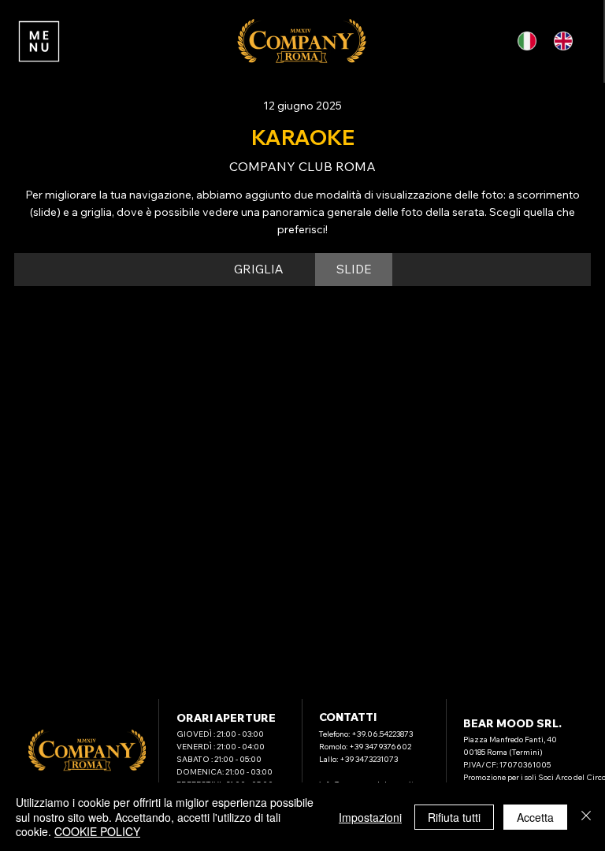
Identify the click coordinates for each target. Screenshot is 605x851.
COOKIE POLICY (97, 831)
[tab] (259, 269)
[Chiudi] (586, 816)
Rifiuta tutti (454, 817)
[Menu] (39, 41)
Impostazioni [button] (370, 817)
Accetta (535, 817)
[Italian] (530, 41)
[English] (565, 41)
